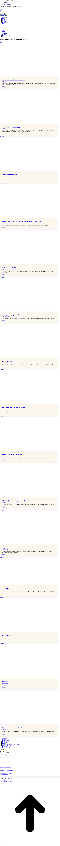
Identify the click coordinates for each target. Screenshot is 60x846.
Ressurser (4, 741)
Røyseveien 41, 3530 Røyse (6, 4)
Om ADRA (4, 738)
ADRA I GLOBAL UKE (8, 361)
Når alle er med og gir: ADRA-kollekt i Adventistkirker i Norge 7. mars (21, 221)
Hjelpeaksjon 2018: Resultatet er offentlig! (13, 407)
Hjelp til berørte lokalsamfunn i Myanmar (13, 80)
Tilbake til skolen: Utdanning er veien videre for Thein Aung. (19, 501)
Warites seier (5, 681)
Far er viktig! (5, 588)
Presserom (4, 743)
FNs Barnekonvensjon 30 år (9, 268)
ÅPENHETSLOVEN (4, 780)
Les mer (3, 86)
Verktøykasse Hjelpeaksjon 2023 (11, 127)
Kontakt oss (4, 746)
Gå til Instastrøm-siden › (4, 774)
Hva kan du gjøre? (5, 740)
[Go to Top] (30, 843)
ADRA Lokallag (5, 742)
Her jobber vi (4, 739)
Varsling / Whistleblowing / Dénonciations (10, 747)
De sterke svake (6, 635)
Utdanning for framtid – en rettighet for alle (14, 727)
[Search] (11, 10)
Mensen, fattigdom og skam (9, 174)
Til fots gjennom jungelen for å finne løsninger (14, 315)
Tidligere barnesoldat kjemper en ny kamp (13, 548)
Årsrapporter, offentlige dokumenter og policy (10, 744)
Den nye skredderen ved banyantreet (12, 454)
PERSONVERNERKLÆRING (6, 781)
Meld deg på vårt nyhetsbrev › (5, 767)
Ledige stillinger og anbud (7, 745)
